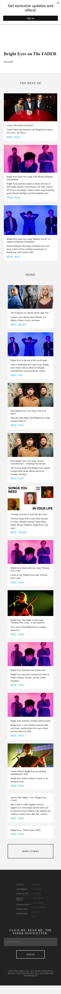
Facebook (37, 889)
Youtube (37, 894)
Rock (17, 137)
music (10, 137)
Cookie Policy (23, 905)
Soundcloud (39, 907)
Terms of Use (22, 894)
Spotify (36, 912)
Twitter (36, 885)
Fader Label (22, 909)
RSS (34, 917)
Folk (21, 425)
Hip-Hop (22, 324)
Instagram (38, 898)
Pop (20, 375)
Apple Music (38, 903)
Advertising (22, 889)
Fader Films (21, 914)
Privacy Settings (17, 973)
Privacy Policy (20, 899)
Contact (20, 885)
